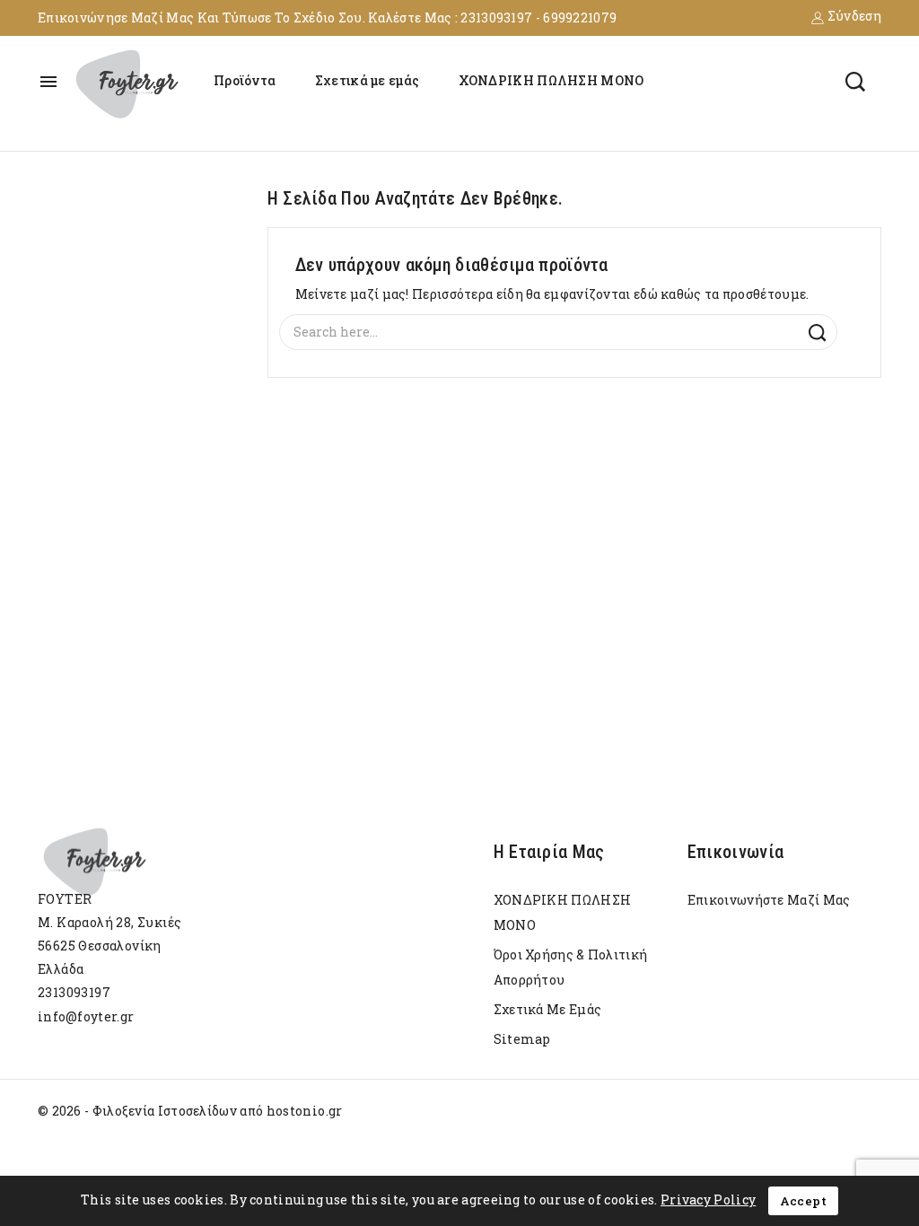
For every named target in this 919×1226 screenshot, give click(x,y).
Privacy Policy (708, 1199)
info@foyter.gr (86, 1016)
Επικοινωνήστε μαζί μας (769, 899)
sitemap (522, 1038)
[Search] (817, 333)
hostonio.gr (305, 1110)
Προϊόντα (245, 80)
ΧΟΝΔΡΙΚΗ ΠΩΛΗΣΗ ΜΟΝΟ (551, 80)
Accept (803, 1201)
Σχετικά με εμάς (367, 80)
